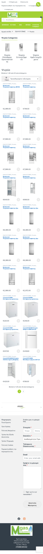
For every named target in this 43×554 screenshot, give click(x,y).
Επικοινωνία (24, 2)
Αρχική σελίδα (6, 31)
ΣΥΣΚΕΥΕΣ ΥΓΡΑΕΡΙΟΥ (35, 25)
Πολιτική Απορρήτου (8, 430)
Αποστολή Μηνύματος (32, 504)
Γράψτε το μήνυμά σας (30, 464)
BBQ (20, 25)
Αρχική (4, 2)
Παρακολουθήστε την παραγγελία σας (14, 5)
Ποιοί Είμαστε (6, 422)
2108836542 (21, 547)
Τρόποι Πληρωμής (8, 441)
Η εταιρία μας (9, 9)
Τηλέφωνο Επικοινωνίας (29, 445)
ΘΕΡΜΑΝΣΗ (5, 25)
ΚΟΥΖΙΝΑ (13, 25)
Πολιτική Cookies (7, 445)
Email (25, 455)
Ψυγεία (14, 83)
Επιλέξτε (27, 436)
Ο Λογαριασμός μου (35, 5)
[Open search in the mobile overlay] (22, 20)
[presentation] (41, 407)
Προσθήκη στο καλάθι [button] (16, 108)
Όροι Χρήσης (6, 426)
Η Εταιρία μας (13, 2)
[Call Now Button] (38, 4)
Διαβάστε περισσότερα (35, 108)
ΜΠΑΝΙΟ (28, 25)
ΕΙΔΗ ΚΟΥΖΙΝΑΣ (20, 31)
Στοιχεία (27, 427)
